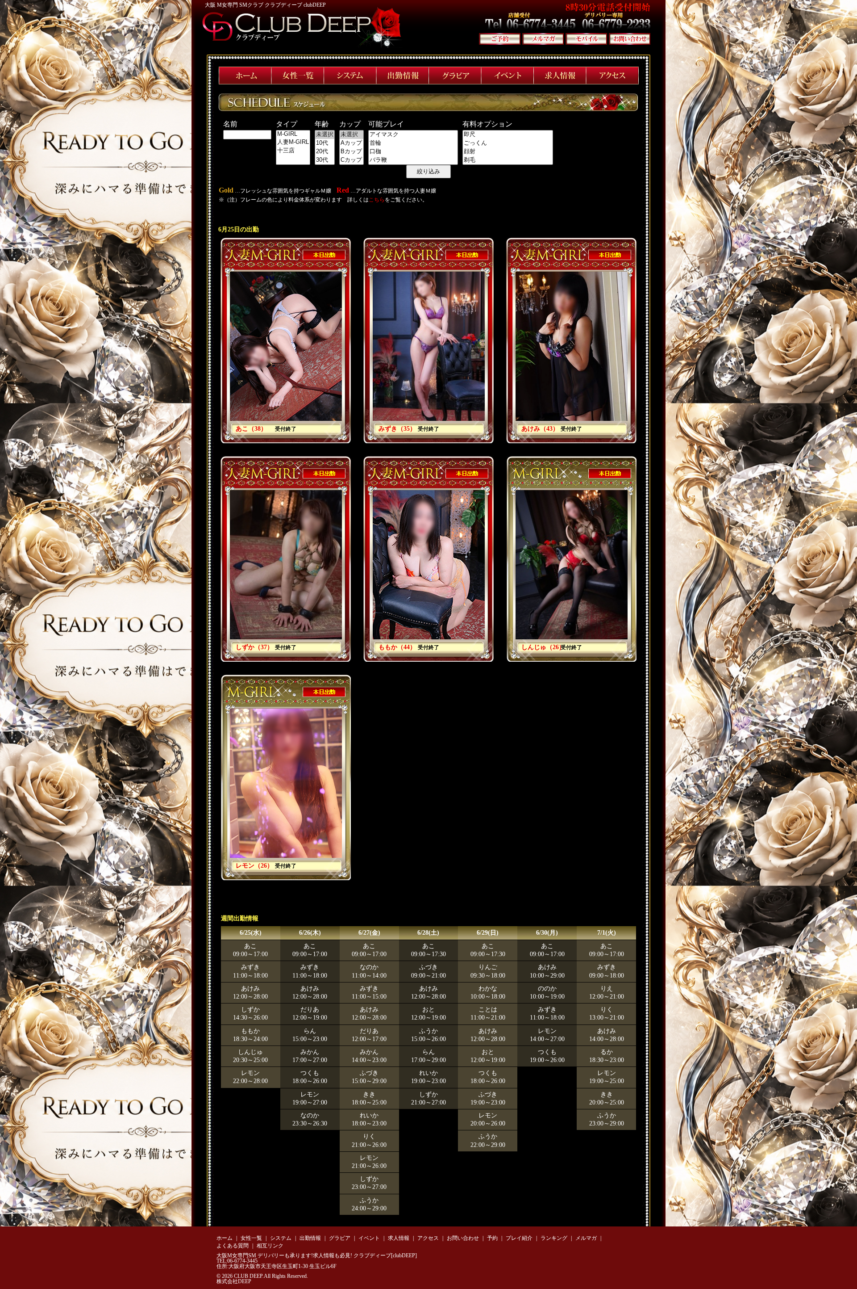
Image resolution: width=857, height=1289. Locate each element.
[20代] (324, 151)
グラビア (339, 1238)
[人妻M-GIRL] (293, 142)
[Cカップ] (351, 160)
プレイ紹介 (519, 1238)
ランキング (554, 1238)
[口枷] (413, 151)
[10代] (324, 143)
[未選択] (324, 134)
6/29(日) (488, 932)
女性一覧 (251, 1238)
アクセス (428, 1238)
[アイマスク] (413, 134)
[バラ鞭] (413, 160)
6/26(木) (310, 932)
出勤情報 (310, 1238)
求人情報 (398, 1238)
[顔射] (508, 151)
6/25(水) (251, 932)
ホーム (224, 1238)
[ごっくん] (508, 143)
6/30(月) (547, 932)
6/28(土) (428, 932)
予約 (492, 1238)
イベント (369, 1238)
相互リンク (270, 1246)
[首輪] (413, 143)
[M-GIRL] (293, 134)
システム (280, 1238)
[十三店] (293, 151)
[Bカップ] (351, 151)
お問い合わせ (463, 1238)
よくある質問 (232, 1246)
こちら (377, 200)
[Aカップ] (351, 143)
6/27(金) (369, 932)
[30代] (324, 160)
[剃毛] (508, 160)
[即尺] (508, 134)
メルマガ (586, 1238)
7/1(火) (606, 932)
